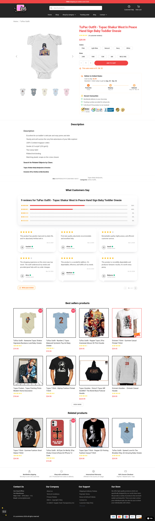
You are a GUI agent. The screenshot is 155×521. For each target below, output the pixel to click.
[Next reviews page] (135, 288)
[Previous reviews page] (125, 288)
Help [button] (151, 518)
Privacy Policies (52, 497)
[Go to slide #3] (45, 92)
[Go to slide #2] (34, 92)
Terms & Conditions (53, 494)
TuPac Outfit (25, 21)
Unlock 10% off (4, 512)
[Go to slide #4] (56, 92)
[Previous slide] (16, 56)
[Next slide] (72, 56)
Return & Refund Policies (87, 497)
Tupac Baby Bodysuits (95, 177)
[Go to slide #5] (66, 92)
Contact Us (83, 500)
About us (50, 491)
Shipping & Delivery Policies (88, 491)
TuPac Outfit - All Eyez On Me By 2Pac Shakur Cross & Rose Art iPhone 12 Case (60, 452)
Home (15, 21)
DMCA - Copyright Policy (55, 500)
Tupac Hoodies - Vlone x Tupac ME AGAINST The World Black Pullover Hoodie (92, 390)
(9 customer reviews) (95, 35)
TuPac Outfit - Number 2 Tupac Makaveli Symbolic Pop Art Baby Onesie (58, 343)
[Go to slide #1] (23, 92)
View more (77, 404)
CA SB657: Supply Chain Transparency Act (60, 503)
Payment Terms (84, 494)
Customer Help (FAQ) (86, 503)
